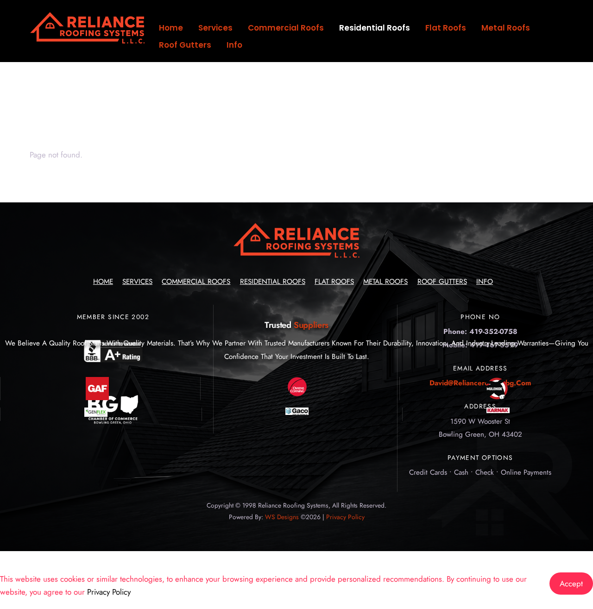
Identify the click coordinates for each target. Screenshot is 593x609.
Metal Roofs (505, 27)
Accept (571, 583)
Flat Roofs (445, 27)
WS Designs (282, 516)
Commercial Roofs (286, 27)
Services (215, 27)
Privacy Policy (345, 516)
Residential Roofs (374, 27)
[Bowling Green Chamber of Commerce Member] (113, 422)
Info (234, 44)
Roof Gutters (185, 44)
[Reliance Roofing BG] (87, 42)
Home (171, 27)
